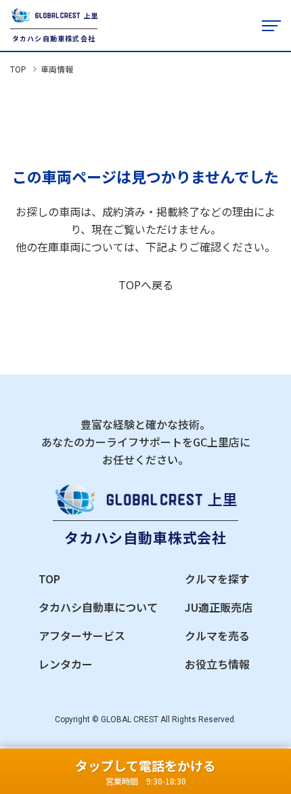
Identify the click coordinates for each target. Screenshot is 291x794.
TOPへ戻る (145, 284)
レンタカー (66, 664)
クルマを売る (217, 635)
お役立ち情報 (217, 664)
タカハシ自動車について (98, 607)
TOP (18, 69)
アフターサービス (82, 635)
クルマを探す (217, 578)
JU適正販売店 (218, 607)
